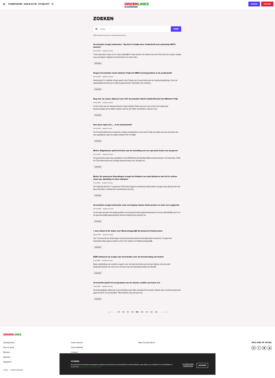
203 (156, 312)
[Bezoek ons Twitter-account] (264, 348)
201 (147, 312)
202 (151, 312)
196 (124, 312)
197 (128, 312)
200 (142, 312)
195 (119, 312)
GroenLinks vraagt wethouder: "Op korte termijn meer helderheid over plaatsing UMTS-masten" (134, 45)
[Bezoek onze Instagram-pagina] (253, 348)
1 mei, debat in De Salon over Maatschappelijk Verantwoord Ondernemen (127, 231)
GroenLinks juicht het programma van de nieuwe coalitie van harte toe (126, 283)
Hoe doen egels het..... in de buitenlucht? (112, 125)
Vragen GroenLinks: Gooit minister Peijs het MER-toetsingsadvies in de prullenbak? (132, 73)
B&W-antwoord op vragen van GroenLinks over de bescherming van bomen (128, 257)
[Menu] (4, 4)
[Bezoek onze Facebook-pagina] (259, 348)
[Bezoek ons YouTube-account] (269, 348)
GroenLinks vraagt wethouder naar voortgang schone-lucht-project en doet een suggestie (136, 205)
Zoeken (102, 29)
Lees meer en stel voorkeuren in (90, 367)
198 (133, 312)
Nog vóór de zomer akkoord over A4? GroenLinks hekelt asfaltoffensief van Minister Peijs (135, 99)
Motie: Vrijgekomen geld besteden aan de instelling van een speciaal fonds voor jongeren (135, 151)
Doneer (254, 4)
